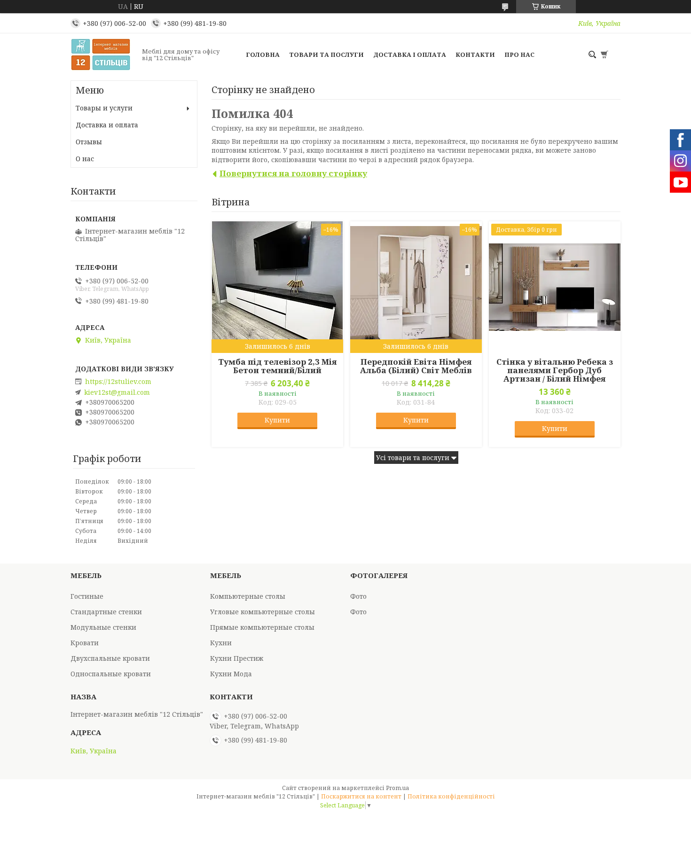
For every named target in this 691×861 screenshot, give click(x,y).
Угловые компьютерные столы (262, 611)
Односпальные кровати (111, 673)
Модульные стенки (103, 627)
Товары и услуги (104, 107)
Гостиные (87, 596)
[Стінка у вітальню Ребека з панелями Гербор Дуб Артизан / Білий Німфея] (554, 287)
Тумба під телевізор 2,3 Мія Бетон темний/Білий (277, 366)
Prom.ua (397, 788)
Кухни (221, 642)
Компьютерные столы (247, 596)
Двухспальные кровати (110, 658)
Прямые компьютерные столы (262, 627)
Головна (263, 54)
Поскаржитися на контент (361, 796)
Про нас (519, 54)
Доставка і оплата (409, 54)
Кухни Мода (231, 673)
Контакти (475, 54)
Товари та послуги (326, 54)
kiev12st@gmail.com (117, 392)
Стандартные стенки (106, 611)
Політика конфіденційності (451, 796)
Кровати (85, 642)
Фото (358, 596)
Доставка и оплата (107, 124)
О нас (85, 158)
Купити (277, 419)
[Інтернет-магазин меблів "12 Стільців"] (103, 54)
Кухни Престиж (236, 658)
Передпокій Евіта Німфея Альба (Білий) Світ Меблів (416, 366)
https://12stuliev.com (118, 381)
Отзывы (89, 141)
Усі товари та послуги (412, 457)
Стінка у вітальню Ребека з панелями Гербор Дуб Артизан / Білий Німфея (554, 370)
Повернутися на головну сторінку (293, 173)
